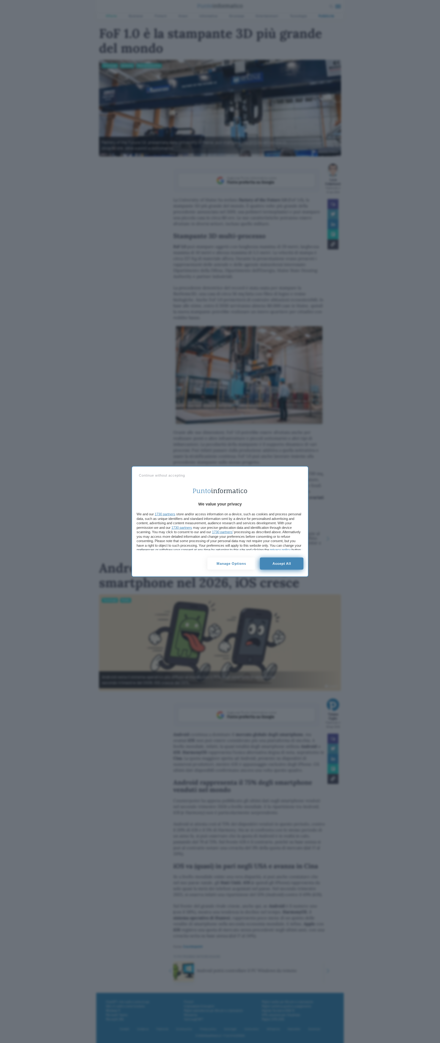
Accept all (281, 563)
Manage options (231, 563)
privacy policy (280, 550)
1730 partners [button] (165, 514)
